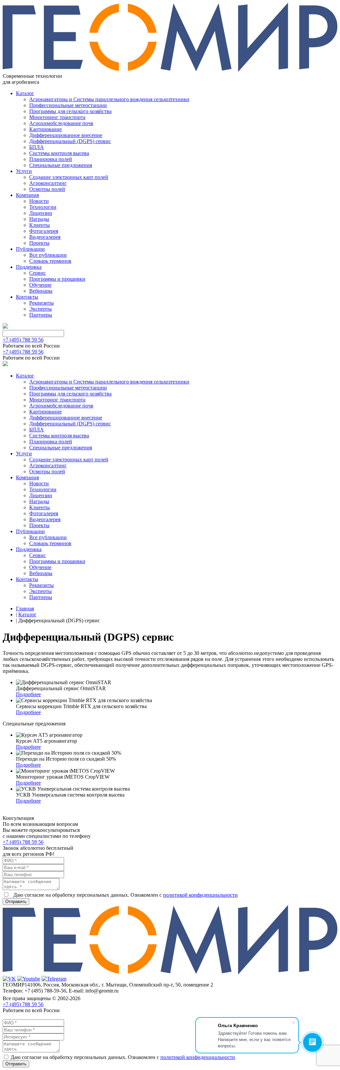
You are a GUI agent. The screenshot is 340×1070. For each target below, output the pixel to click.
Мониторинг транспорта (57, 117)
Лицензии (40, 213)
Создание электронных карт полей (68, 177)
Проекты (39, 243)
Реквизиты (41, 303)
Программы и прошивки (57, 279)
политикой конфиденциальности (200, 895)
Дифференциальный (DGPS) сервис (70, 141)
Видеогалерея (44, 237)
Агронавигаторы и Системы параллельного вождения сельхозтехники (109, 99)
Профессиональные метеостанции (68, 105)
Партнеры (40, 315)
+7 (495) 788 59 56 (23, 340)
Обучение (40, 285)
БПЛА (36, 147)
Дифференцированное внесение (65, 135)
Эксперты (40, 309)
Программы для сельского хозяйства (70, 111)
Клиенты (39, 225)
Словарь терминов (50, 261)
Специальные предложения (60, 165)
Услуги (24, 171)
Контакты (27, 297)
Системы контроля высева (59, 153)
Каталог (25, 93)
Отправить (16, 901)
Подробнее (28, 694)
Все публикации (48, 255)
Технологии (42, 207)
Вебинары (40, 291)
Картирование (45, 129)
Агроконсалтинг (48, 183)
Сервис (37, 273)
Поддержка (29, 267)
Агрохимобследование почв (61, 123)
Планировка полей (50, 159)
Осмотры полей (47, 189)
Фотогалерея (43, 231)
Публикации (30, 249)
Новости (39, 201)
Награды (39, 219)
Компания (27, 195)
